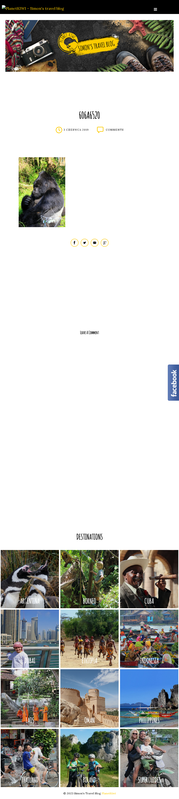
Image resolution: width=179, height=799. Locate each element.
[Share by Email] (95, 245)
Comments (115, 129)
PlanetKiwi (109, 793)
